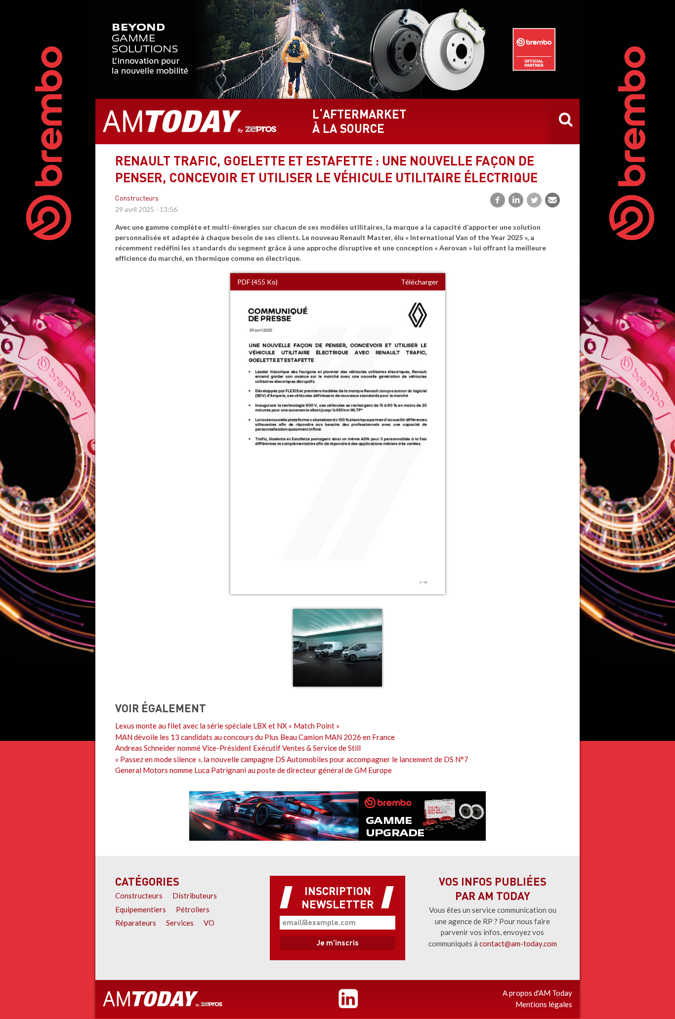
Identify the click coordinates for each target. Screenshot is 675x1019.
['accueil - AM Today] (162, 999)
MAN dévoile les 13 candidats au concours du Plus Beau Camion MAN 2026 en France (255, 737)
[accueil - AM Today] (190, 121)
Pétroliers (193, 909)
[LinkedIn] (515, 200)
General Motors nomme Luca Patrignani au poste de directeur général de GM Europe (253, 770)
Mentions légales (543, 1004)
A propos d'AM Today (537, 992)
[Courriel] (552, 200)
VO (209, 922)
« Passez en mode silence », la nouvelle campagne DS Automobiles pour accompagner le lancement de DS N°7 (291, 759)
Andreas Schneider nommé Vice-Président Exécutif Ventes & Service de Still (238, 747)
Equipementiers (140, 909)
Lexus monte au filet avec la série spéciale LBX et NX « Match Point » (227, 725)
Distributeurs (194, 895)
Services (180, 922)
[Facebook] (497, 200)
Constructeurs (137, 199)
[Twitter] (534, 200)
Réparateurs (135, 922)
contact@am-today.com (518, 943)
